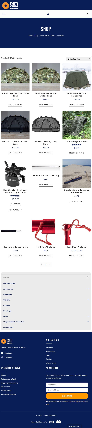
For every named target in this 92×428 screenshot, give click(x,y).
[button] (4, 13)
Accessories (44, 35)
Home (30, 35)
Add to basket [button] (15, 104)
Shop (36, 35)
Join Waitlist (15, 210)
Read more (15, 204)
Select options (76, 104)
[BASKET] (87, 14)
